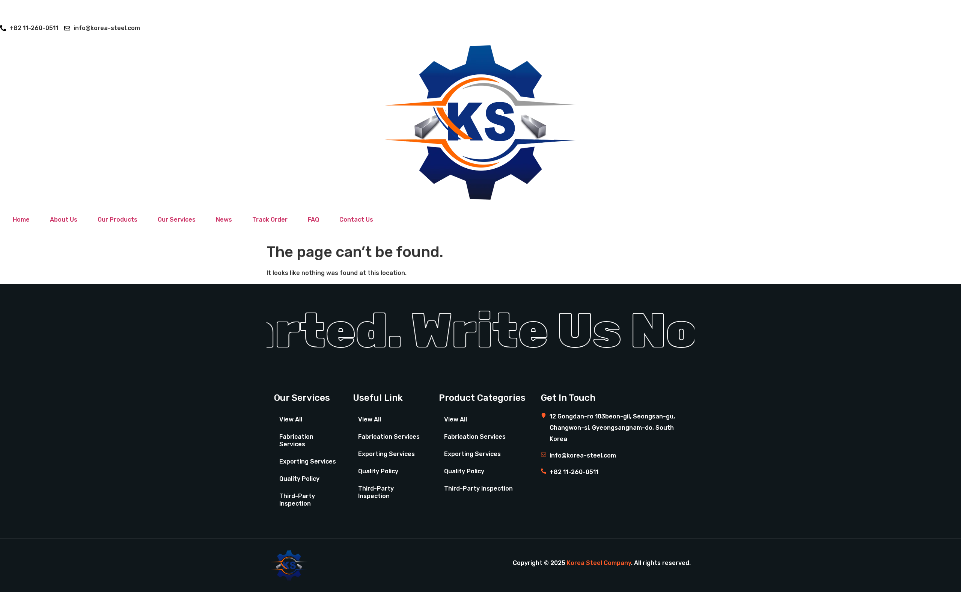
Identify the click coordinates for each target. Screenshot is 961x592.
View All (290, 419)
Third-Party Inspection (297, 499)
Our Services (177, 219)
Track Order (270, 219)
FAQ (313, 219)
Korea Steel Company (599, 562)
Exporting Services (307, 461)
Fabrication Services (296, 440)
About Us (63, 219)
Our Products (117, 219)
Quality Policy (299, 478)
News (224, 219)
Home (21, 219)
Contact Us (356, 219)
